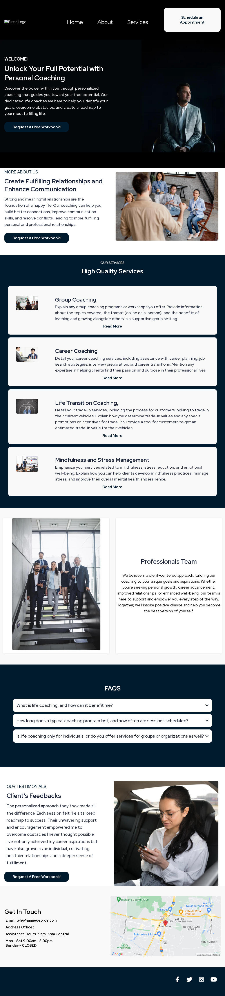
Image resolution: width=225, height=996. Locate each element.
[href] (166, 926)
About (105, 22)
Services (137, 22)
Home (75, 22)
